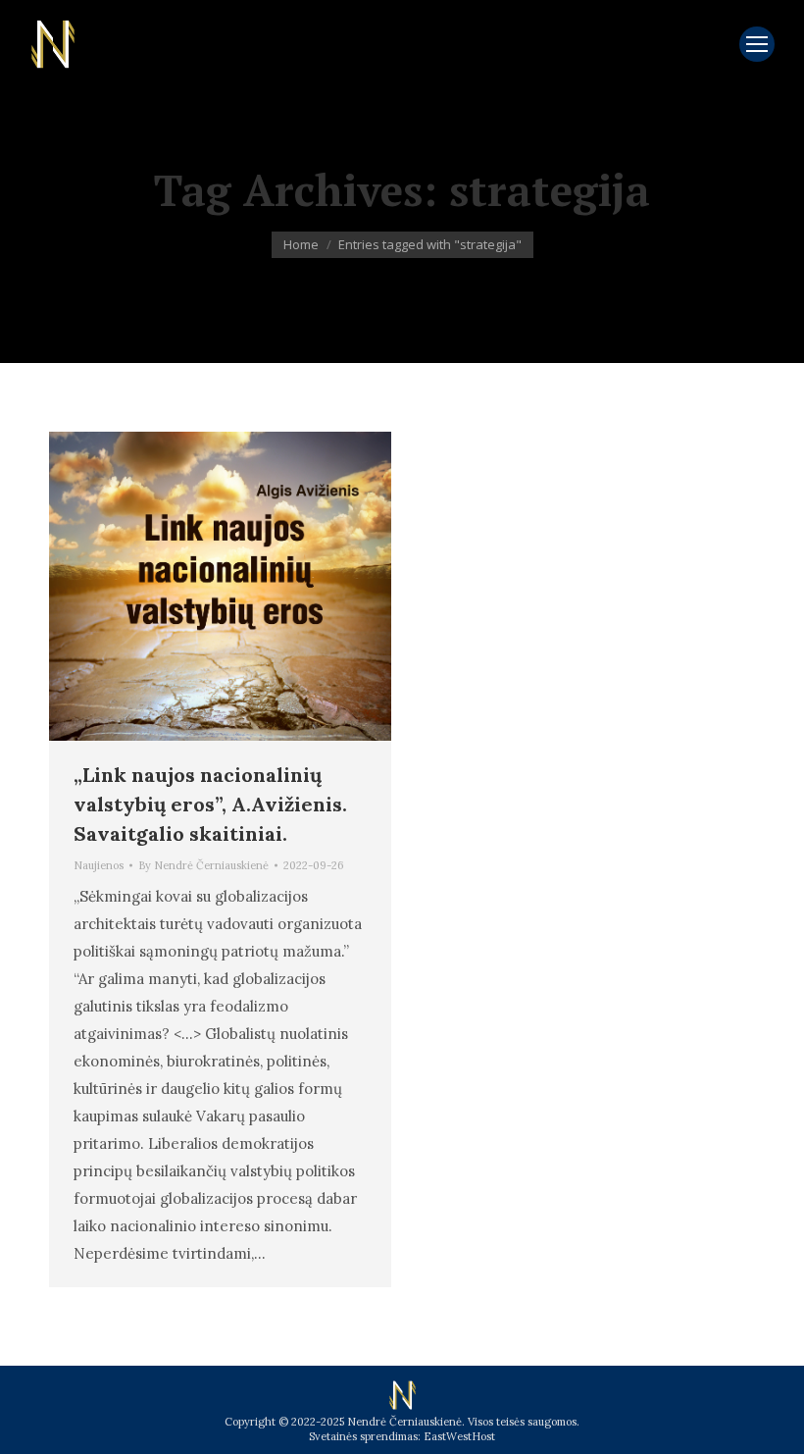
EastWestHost (459, 1436)
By (203, 865)
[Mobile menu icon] (757, 44)
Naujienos (99, 865)
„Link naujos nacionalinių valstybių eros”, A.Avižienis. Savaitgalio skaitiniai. (210, 804)
